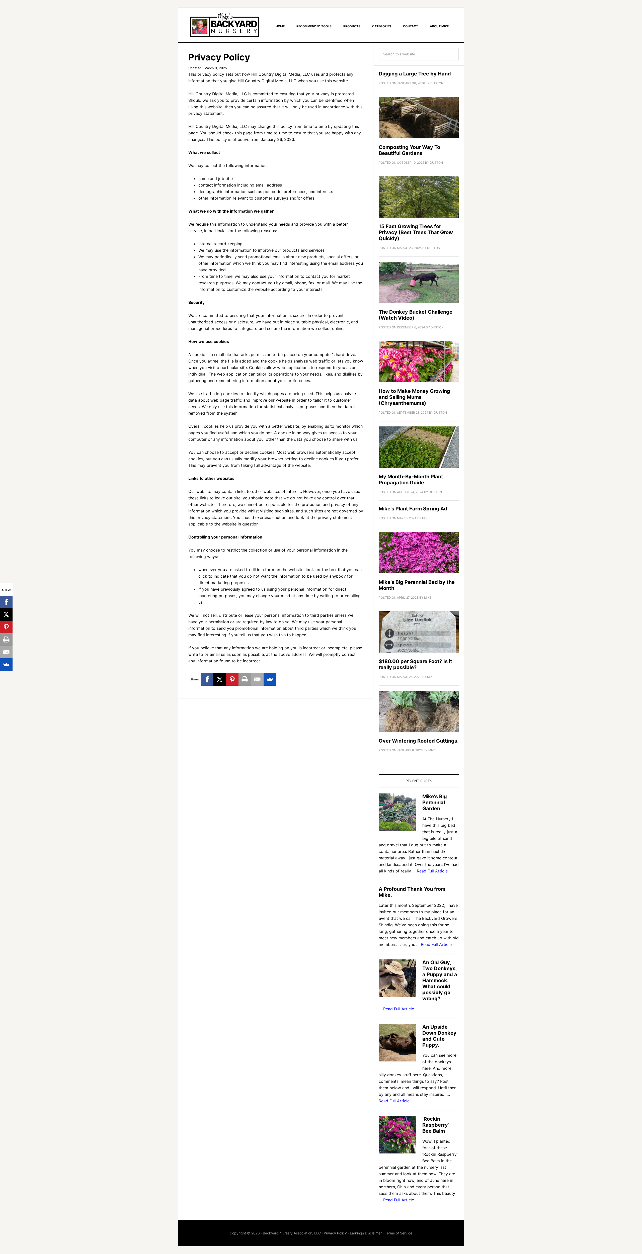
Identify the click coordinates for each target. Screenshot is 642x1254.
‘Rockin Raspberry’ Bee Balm (435, 1125)
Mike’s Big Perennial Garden (434, 802)
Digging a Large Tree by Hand (415, 74)
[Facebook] (207, 679)
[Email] (257, 679)
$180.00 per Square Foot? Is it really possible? (415, 664)
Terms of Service (398, 1233)
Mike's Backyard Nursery (224, 25)
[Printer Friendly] (244, 679)
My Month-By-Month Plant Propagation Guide (411, 480)
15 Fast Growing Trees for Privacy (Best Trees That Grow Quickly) (416, 232)
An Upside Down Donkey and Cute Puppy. (439, 1036)
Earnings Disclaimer (366, 1233)
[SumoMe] (270, 679)
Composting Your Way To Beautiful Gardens (409, 150)
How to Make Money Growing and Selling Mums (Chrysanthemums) (414, 397)
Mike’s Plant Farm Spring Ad (413, 509)
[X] (219, 679)
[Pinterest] (232, 679)
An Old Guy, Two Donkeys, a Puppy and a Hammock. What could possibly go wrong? (439, 980)
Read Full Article (432, 870)
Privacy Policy (335, 1233)
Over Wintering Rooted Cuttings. (419, 741)
